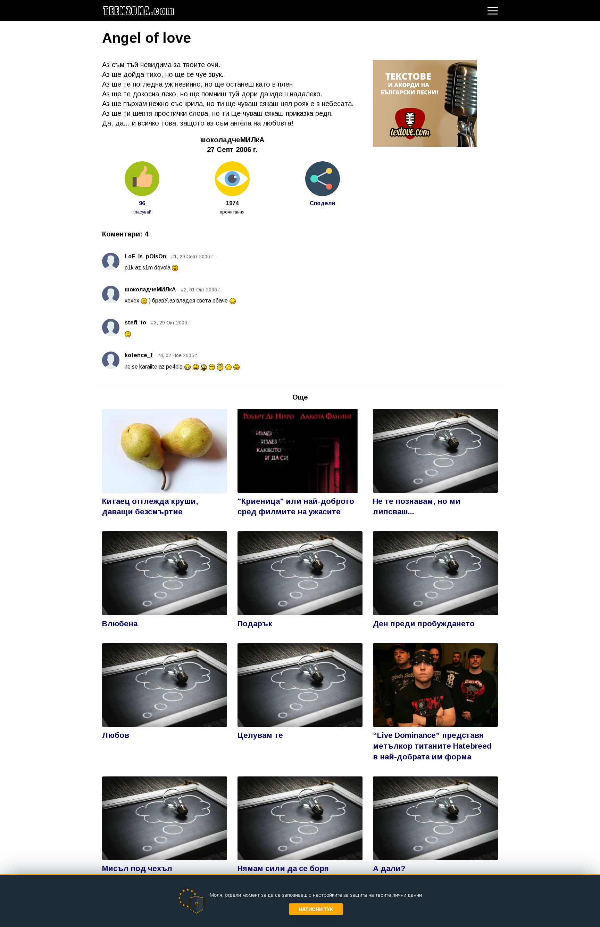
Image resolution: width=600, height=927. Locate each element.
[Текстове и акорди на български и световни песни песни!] (425, 102)
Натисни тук (316, 909)
